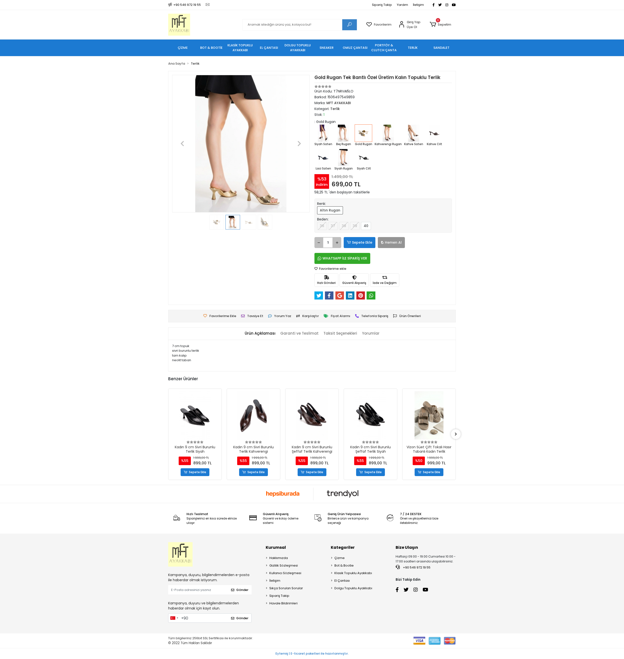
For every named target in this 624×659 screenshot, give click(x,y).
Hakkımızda (278, 558)
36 (322, 225)
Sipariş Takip (382, 4)
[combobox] (174, 618)
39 (355, 225)
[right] (455, 434)
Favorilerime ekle (332, 268)
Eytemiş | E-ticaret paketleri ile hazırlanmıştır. (312, 653)
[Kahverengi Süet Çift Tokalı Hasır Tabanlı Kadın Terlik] (429, 415)
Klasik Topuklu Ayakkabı (353, 573)
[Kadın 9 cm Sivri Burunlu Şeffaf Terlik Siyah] (312, 415)
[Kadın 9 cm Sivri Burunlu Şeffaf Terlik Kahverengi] (253, 415)
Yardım (402, 4)
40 (366, 225)
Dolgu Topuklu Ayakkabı (353, 588)
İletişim (418, 4)
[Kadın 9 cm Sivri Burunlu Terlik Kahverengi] (195, 415)
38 (344, 225)
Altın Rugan (330, 210)
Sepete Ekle (362, 242)
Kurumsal (276, 547)
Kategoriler (343, 547)
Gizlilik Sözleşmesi (283, 565)
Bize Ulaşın (407, 547)
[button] (440, 24)
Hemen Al (393, 242)
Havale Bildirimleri (283, 603)
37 (333, 225)
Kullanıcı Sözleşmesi (285, 573)
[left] (168, 434)
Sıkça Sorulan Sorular (286, 588)
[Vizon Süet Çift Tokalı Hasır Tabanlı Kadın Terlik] (370, 415)
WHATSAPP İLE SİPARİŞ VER (344, 258)
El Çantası (342, 580)
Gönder (242, 590)
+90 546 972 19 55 (416, 567)
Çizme (339, 558)
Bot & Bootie (344, 565)
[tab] (260, 333)
